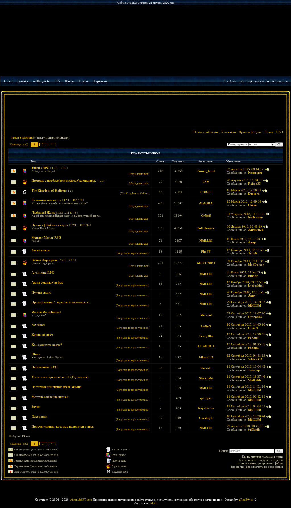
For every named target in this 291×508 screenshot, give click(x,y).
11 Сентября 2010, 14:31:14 (246, 386)
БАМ (205, 182)
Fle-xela (205, 368)
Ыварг (253, 275)
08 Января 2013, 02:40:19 (244, 226)
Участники (228, 132)
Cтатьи (84, 81)
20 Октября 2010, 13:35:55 (245, 292)
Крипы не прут (42, 334)
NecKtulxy (255, 217)
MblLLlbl (205, 240)
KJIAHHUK (206, 346)
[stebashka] (256, 285)
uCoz (153, 503)
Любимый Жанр (43, 212)
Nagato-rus (206, 408)
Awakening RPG (43, 272)
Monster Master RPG (46, 237)
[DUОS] (205, 192)
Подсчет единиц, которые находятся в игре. (63, 426)
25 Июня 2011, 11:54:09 (243, 272)
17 (77, 200)
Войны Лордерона (45, 260)
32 (87, 225)
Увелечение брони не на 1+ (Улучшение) (60, 377)
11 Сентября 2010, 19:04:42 (246, 366)
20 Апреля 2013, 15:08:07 (244, 180)
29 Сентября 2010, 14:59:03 (246, 302)
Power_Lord (206, 171)
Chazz (252, 205)
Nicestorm (255, 172)
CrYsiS (206, 215)
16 (74, 200)
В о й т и (230, 81)
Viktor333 (206, 357)
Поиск (268, 132)
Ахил (251, 295)
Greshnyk (206, 418)
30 (81, 225)
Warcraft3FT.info (81, 499)
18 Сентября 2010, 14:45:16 (246, 324)
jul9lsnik (254, 429)
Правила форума (250, 132)
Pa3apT (253, 337)
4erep (252, 242)
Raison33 (254, 183)
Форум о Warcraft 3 (22, 137)
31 (84, 225)
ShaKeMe (206, 378)
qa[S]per (206, 398)
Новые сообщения (206, 132)
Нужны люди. (41, 292)
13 (74, 212)
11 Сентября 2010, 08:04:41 (246, 406)
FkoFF (206, 251)
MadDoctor (256, 264)
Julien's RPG (40, 167)
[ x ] (10, 81)
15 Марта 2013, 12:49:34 (244, 201)
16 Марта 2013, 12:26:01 (244, 190)
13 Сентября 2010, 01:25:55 (246, 344)
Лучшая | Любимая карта (50, 225)
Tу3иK (253, 253)
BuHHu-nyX (206, 228)
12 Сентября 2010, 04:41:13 (246, 355)
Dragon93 (255, 316)
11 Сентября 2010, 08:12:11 (246, 396)
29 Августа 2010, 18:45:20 (245, 426)
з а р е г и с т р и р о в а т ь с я (267, 81)
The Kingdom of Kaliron (49, 190)
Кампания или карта (46, 200)
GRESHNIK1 (206, 263)
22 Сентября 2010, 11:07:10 (246, 313)
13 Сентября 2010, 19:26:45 (246, 334)
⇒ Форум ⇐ (41, 81)
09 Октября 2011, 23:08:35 (245, 261)
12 (71, 212)
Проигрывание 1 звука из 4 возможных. (60, 302)
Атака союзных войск (47, 282)
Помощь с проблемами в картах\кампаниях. (64, 180)
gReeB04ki (246, 499)
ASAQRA (206, 203)
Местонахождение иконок (50, 396)
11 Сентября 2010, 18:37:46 (246, 376)
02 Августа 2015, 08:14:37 (245, 169)
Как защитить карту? (47, 344)
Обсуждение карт (138, 174)
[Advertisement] (145, 111)
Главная (23, 81)
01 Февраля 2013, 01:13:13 (245, 214)
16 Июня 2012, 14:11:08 (243, 239)
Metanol (206, 315)
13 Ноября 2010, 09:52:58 (245, 282)
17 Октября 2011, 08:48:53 (245, 250)
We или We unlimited (46, 312)
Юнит (36, 354)
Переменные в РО (45, 367)
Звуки (36, 406)
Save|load (38, 324)
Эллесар (254, 370)
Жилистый (255, 229)
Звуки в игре (41, 250)
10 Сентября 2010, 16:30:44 (246, 416)
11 (67, 212)
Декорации (39, 416)
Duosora (254, 193)
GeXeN (206, 326)
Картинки (100, 81)
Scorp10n (206, 336)
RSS (57, 81)
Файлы (69, 81)
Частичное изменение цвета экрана (57, 386)
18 (81, 200)
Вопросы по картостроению (132, 253)
